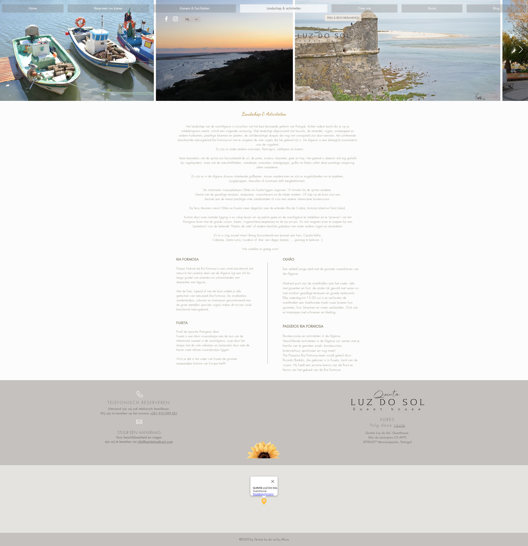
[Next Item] (521, 50)
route (399, 425)
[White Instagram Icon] (175, 18)
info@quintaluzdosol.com (155, 442)
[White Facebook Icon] (166, 18)
